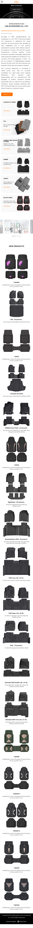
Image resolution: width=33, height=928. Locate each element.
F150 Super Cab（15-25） (16, 613)
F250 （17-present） (16, 645)
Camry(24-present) (16, 393)
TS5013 (16, 356)
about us (7, 94)
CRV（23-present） (16, 319)
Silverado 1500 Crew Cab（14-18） (16, 719)
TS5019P (16, 756)
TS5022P (16, 905)
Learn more (16, 9)
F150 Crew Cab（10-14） (16, 578)
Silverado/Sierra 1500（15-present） (16, 539)
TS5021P (16, 868)
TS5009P (16, 282)
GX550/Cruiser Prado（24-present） (16, 428)
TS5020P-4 (16, 831)
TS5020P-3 (16, 794)
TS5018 (16, 465)
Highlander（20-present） (16, 502)
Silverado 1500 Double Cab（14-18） (16, 682)
